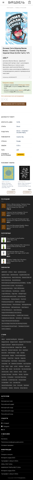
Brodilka (29, 282)
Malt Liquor (27, 366)
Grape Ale (17, 358)
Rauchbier (14, 374)
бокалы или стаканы (24, 84)
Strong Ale (19, 385)
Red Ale (21, 374)
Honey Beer (4, 363)
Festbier (12, 355)
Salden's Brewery (6, 307)
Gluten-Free (10, 358)
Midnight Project (22, 293)
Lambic (16, 366)
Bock (20, 350)
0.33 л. (18, 145)
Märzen (10, 369)
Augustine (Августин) (24, 274)
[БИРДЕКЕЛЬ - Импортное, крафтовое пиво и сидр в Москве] (16, 2)
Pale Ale (16, 371)
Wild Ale (11, 388)
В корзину (11, 192)
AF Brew (10, 272)
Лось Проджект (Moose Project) (9, 326)
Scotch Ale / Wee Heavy (20, 377)
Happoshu (23, 358)
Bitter (24, 347)
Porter (24, 371)
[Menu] (3, 2)
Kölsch (7, 366)
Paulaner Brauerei (15, 299)
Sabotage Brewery (26, 304)
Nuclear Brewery (22, 296)
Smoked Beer (5, 382)
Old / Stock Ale (5, 371)
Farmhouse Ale (5, 355)
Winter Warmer (23, 388)
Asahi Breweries (14, 274)
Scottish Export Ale (12, 379)
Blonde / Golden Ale (13, 350)
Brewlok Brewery (16, 280)
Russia (18, 141)
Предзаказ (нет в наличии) (14, 104)
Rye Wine (4, 377)
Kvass (3, 366)
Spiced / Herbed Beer (7, 385)
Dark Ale (23, 352)
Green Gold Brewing (6, 291)
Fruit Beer (4, 358)
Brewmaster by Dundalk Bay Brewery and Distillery (14, 282)
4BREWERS (4, 272)
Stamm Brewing (17, 310)
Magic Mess (14, 293)
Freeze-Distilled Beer (20, 355)
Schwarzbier (10, 377)
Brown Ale (4, 352)
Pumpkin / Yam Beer (6, 374)
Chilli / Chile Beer (11, 352)
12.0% (18, 122)
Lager (11, 366)
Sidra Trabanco (25, 307)
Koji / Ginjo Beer (27, 363)
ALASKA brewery (22, 272)
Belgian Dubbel (14, 341)
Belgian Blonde (5, 341)
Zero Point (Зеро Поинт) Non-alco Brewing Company (14, 323)
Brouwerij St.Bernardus (7, 288)
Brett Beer (25, 350)
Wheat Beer (5, 388)
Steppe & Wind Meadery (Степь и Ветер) (11, 312)
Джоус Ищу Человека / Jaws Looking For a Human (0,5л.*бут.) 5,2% (24, 185)
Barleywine (20, 339)
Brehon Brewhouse (6, 280)
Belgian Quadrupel (6, 344)
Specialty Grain (16, 382)
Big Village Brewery (6, 277)
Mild (6, 369)
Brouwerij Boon (19, 285)
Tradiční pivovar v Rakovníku (8, 318)
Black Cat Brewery (16, 277)
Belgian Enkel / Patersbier (25, 341)
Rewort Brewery (17, 304)
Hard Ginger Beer (6, 361)
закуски (21, 90)
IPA (9, 363)
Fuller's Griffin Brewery (19, 288)
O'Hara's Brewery (6, 299)
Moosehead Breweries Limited (9, 296)
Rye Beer (26, 374)
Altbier (3, 339)
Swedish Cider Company (22, 315)
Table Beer (26, 385)
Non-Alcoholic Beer (26, 369)
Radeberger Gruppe (20, 301)
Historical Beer (22, 361)
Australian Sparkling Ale (11, 339)
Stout (18, 126)
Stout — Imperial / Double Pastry (22, 131)
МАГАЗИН (10, 7)
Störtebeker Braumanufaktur (8, 315)
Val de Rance (19, 318)
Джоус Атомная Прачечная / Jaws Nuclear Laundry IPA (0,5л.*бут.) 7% (7, 185)
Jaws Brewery (16, 291)
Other (11, 371)
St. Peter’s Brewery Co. (7, 310)
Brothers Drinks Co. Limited (8, 285)
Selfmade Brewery (15, 307)
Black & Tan (4, 350)
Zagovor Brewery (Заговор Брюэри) (10, 320)
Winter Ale (16, 388)
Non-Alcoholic (17, 369)
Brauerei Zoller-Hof (26, 277)
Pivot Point (23, 299)
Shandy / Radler (22, 379)
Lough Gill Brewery (6, 293)
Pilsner (20, 371)
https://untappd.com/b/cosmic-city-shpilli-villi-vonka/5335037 (20, 154)
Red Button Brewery (6, 304)
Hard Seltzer (14, 361)
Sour (11, 382)
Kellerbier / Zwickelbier (16, 363)
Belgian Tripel (18, 347)
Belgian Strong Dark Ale (17, 344)
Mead (3, 369)
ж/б (17, 150)
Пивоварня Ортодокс (23, 326)
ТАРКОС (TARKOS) (6, 328)
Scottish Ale (4, 379)
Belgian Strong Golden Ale (8, 347)
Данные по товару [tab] (7, 117)
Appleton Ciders (5, 274)
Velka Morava (26, 318)
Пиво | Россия (20, 7)
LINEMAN (23, 291)
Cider (18, 352)
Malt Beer (21, 366)
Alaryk (15, 272)
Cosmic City (20, 137)
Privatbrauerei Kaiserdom (8, 301)
